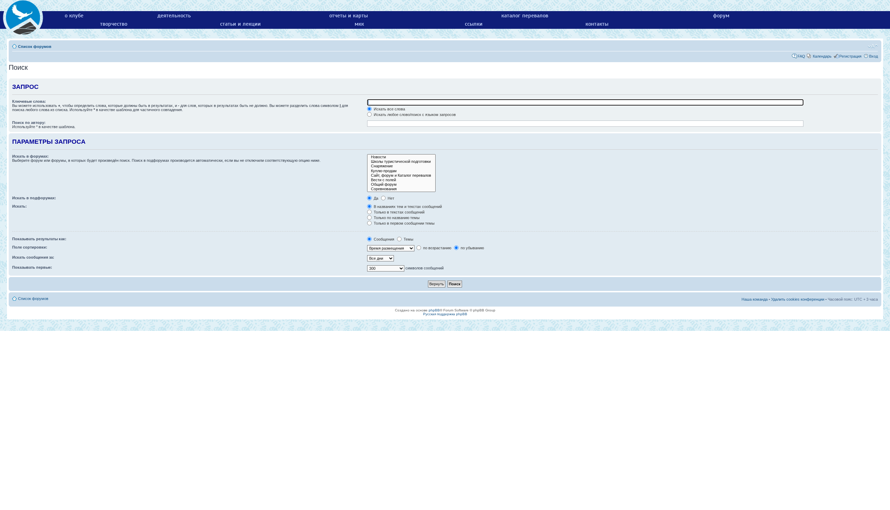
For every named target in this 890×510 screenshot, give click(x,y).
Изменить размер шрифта (873, 46)
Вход (873, 56)
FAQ (801, 56)
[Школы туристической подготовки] (401, 161)
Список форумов (34, 46)
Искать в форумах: (30, 156)
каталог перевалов (524, 15)
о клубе (74, 15)
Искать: (19, 206)
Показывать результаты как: (39, 239)
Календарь (822, 56)
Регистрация (850, 56)
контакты (596, 23)
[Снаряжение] (401, 166)
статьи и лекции (240, 23)
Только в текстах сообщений (398, 212)
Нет (390, 198)
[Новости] (401, 157)
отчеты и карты (348, 15)
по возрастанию (436, 248)
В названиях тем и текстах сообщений (407, 206)
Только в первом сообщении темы (404, 223)
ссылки (474, 23)
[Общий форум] (401, 184)
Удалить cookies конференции (797, 299)
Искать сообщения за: (33, 257)
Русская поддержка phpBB (445, 314)
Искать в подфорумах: (34, 198)
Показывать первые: (32, 267)
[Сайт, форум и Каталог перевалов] (401, 175)
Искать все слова (389, 109)
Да (375, 198)
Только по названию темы (396, 218)
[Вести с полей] (401, 180)
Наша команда (755, 299)
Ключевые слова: (29, 101)
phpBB (434, 310)
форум (721, 15)
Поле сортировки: (29, 247)
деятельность (174, 15)
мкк (359, 23)
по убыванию (472, 248)
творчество (113, 23)
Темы (408, 239)
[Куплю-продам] (401, 171)
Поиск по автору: (29, 122)
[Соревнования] (401, 189)
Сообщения (383, 239)
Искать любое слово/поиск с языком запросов (414, 114)
